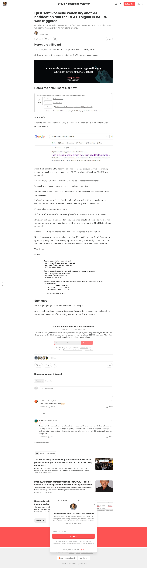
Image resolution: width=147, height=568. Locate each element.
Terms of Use (84, 541)
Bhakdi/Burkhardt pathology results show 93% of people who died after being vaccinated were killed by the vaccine (63, 483)
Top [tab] (37, 453)
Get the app (84, 558)
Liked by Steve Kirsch (47, 423)
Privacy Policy (89, 543)
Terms (78, 553)
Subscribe (129, 4)
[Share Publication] (120, 4)
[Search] (116, 4)
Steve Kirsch (43, 32)
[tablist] (43, 381)
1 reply (44, 413)
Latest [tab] (42, 453)
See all (38, 520)
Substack (63, 563)
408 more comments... (42, 443)
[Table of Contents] (2, 284)
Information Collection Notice (72, 543)
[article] (73, 467)
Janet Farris (43, 401)
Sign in (140, 4)
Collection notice (87, 553)
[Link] (31, 44)
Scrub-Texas (43, 420)
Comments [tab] (39, 381)
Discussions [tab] (51, 453)
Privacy (71, 553)
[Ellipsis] (111, 400)
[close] (94, 504)
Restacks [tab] (48, 381)
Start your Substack (67, 558)
